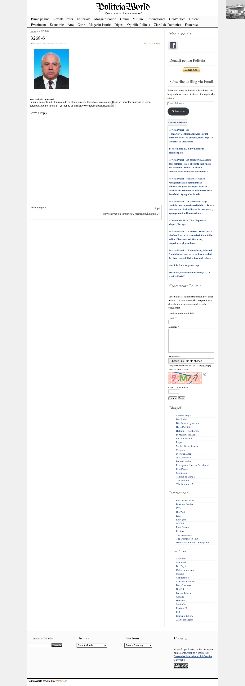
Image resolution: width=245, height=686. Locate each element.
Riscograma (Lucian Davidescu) (192, 465)
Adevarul (181, 558)
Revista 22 (181, 608)
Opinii (124, 19)
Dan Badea (181, 419)
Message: (174, 326)
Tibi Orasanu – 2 (184, 484)
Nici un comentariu (152, 43)
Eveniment (38, 25)
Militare (138, 19)
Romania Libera (184, 615)
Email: (172, 318)
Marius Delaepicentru (187, 446)
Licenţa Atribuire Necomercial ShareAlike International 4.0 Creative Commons (193, 656)
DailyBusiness (183, 585)
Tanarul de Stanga (185, 476)
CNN (178, 508)
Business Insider (184, 504)
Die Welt (180, 512)
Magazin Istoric (100, 25)
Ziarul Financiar (184, 619)
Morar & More (183, 453)
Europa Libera (183, 593)
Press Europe (182, 527)
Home (33, 31)
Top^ (157, 208)
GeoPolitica (177, 19)
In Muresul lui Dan (186, 434)
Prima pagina (40, 19)
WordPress (61, 681)
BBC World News (185, 500)
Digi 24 (180, 589)
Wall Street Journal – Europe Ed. (193, 542)
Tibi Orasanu (182, 480)
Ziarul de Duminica (167, 25)
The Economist (184, 535)
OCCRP (180, 523)
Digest (118, 25)
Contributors (182, 577)
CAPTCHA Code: (178, 387)
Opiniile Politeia (138, 25)
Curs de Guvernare (185, 581)
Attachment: (174, 356)
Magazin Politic (105, 19)
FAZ (178, 515)
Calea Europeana (185, 570)
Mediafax (181, 604)
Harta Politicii (183, 427)
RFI (178, 612)
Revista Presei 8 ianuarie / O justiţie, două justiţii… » (131, 214)
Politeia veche (183, 461)
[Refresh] (205, 374)
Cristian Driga (183, 415)
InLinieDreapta (184, 438)
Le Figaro (181, 519)
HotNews (180, 600)
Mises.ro (180, 450)
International (156, 19)
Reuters (180, 531)
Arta (71, 25)
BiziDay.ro (181, 566)
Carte (81, 25)
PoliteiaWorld (122, 7)
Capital (180, 573)
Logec (179, 442)
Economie (57, 25)
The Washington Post (187, 538)
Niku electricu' (183, 457)
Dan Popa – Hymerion (187, 423)
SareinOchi (182, 472)
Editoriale (83, 19)
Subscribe (178, 111)
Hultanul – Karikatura (187, 430)
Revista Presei (63, 19)
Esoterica (191, 25)
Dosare (194, 19)
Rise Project (182, 469)
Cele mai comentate (177, 122)
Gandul (180, 596)
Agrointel (181, 562)
